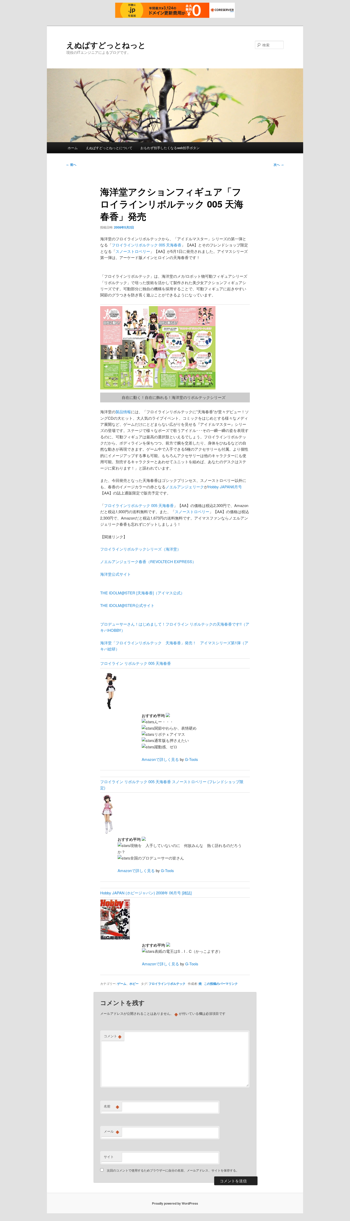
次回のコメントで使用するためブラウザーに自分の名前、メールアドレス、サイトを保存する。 (173, 1170)
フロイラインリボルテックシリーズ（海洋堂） (140, 549)
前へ (71, 164)
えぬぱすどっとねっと (106, 44)
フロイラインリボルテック (167, 983)
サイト (109, 1156)
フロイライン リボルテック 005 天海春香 (135, 663)
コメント (112, 1036)
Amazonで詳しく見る (160, 759)
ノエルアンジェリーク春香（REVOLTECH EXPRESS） (148, 561)
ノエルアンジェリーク (185, 486)
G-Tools (191, 759)
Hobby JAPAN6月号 (225, 486)
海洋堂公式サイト (115, 574)
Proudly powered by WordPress (175, 1203)
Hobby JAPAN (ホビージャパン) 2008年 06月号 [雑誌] (146, 892)
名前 (111, 1106)
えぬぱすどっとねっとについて (109, 147)
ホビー (134, 983)
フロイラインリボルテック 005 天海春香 (146, 244)
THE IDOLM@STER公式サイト (127, 605)
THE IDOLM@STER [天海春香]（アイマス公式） (142, 592)
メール (111, 1131)
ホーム (73, 147)
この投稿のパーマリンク (221, 983)
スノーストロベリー (133, 251)
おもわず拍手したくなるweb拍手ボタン (170, 147)
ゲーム (121, 983)
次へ (279, 164)
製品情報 (123, 411)
